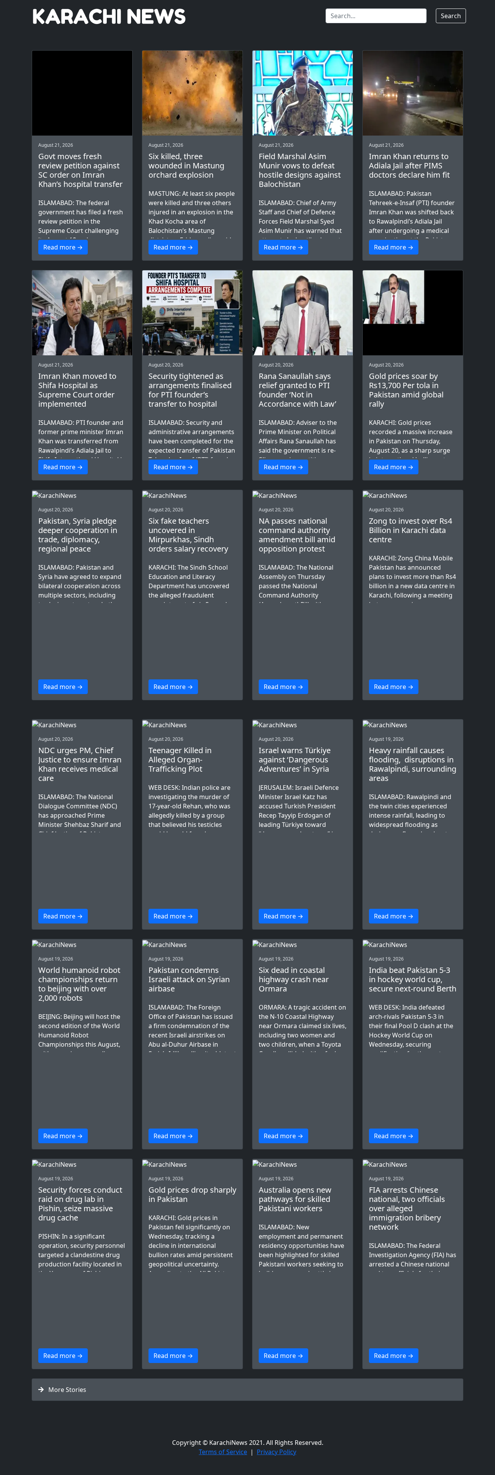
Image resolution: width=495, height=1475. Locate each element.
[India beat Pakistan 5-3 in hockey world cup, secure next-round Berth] (413, 944)
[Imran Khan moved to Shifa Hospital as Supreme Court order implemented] (82, 312)
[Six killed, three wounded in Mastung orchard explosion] (192, 93)
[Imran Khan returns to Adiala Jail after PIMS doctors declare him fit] (413, 93)
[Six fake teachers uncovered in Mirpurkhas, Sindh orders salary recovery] (192, 495)
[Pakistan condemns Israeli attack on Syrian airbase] (192, 944)
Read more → (63, 247)
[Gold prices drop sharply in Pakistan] (192, 1164)
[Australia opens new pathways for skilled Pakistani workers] (303, 1164)
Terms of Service (223, 1452)
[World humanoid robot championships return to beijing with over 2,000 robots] (82, 944)
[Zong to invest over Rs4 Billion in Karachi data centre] (413, 495)
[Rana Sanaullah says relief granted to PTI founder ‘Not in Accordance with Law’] (303, 312)
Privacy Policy (276, 1452)
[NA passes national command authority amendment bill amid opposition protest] (303, 495)
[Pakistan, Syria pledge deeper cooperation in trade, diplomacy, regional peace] (82, 495)
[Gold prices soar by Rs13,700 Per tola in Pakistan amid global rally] (413, 312)
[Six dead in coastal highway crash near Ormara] (303, 944)
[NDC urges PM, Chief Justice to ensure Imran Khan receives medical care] (82, 725)
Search (451, 16)
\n (81, 238)
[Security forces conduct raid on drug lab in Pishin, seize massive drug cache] (82, 1164)
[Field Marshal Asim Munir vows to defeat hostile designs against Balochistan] (303, 93)
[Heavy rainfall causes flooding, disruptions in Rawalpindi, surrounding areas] (413, 725)
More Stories (65, 1389)
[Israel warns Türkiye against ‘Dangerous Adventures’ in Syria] (303, 725)
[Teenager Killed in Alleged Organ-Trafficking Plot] (192, 725)
